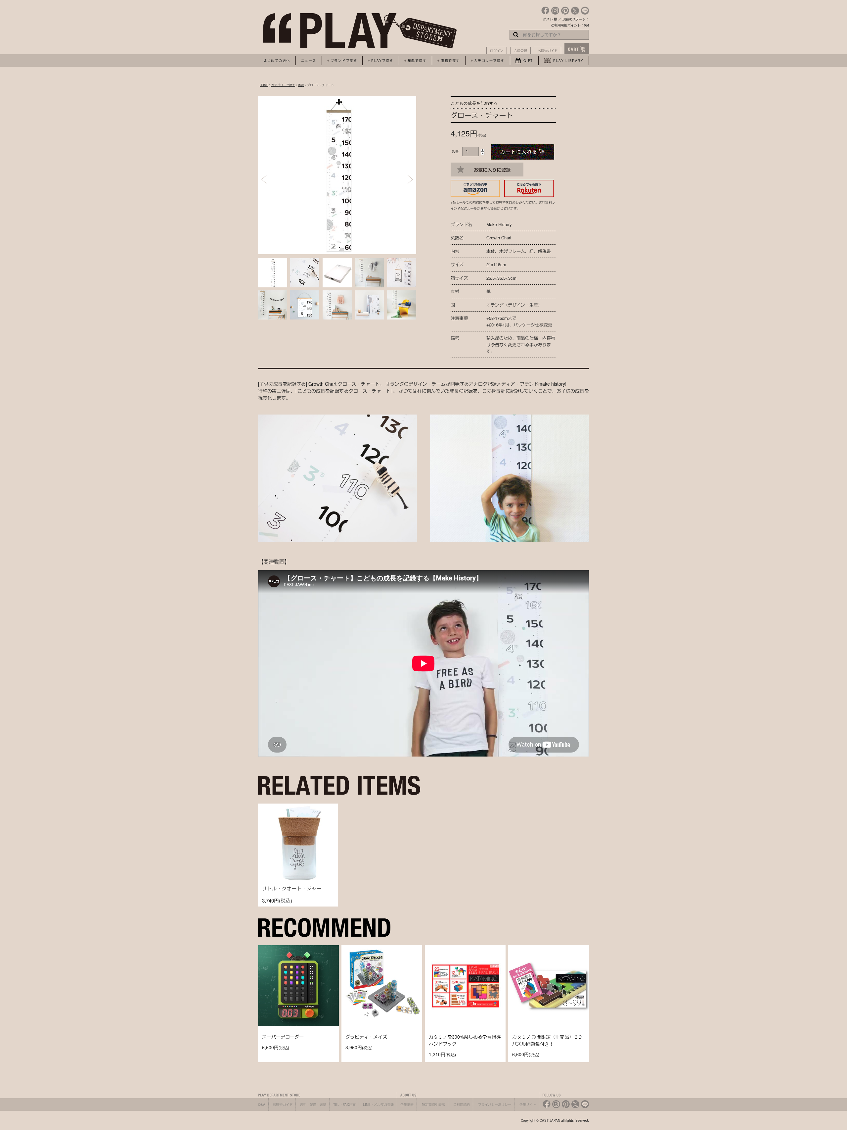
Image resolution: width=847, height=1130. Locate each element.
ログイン (496, 50)
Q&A (261, 1104)
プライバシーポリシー (494, 1104)
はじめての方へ (276, 60)
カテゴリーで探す (283, 85)
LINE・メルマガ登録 (378, 1104)
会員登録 (520, 50)
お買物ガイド (547, 50)
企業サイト (527, 1104)
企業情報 (407, 1104)
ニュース (308, 60)
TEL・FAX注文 (344, 1104)
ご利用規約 (461, 1104)
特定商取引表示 (433, 1104)
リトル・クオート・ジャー (292, 888)
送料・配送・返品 (313, 1104)
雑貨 (301, 85)
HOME (264, 85)
